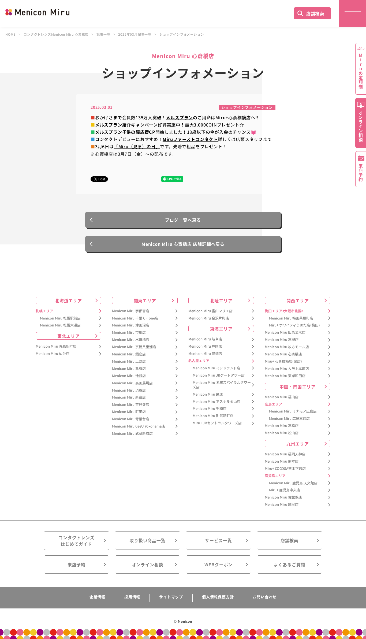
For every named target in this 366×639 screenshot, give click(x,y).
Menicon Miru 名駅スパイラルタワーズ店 (222, 384)
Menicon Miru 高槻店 (281, 339)
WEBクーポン (218, 564)
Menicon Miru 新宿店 (129, 397)
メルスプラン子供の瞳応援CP (125, 132)
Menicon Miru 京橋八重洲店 (134, 347)
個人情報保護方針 (218, 596)
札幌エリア (44, 311)
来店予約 (76, 564)
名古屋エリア (198, 361)
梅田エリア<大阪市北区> (284, 311)
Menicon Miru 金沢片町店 (208, 318)
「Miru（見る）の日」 (137, 146)
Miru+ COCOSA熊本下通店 (285, 468)
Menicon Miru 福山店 (281, 397)
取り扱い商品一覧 (147, 540)
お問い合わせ (265, 596)
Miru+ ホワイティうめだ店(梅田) (294, 325)
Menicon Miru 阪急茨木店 (285, 332)
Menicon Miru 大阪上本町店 (287, 368)
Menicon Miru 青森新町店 (56, 346)
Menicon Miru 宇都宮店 (130, 311)
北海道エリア (68, 300)
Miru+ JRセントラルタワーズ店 (217, 423)
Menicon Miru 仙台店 (52, 353)
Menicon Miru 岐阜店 (205, 339)
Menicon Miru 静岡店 (205, 346)
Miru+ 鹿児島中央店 (284, 490)
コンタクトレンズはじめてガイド (76, 540)
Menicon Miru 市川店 (129, 332)
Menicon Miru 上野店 (129, 361)
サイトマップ (171, 596)
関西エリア (297, 300)
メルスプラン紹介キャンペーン (126, 124)
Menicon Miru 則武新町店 (213, 416)
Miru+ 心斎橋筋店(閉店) (283, 361)
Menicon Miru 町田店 (129, 412)
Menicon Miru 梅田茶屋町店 (291, 318)
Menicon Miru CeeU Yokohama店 (138, 426)
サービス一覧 (218, 540)
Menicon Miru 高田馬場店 (132, 383)
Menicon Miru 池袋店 (129, 376)
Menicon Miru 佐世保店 (283, 497)
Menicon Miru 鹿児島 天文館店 (293, 483)
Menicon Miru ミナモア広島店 (293, 411)
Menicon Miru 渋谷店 (129, 390)
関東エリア (145, 300)
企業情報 (97, 596)
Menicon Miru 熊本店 (281, 461)
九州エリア (297, 443)
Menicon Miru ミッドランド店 (216, 368)
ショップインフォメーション (247, 107)
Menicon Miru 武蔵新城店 (132, 433)
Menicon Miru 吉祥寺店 (130, 404)
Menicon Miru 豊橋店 (205, 353)
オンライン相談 (147, 564)
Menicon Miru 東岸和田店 (285, 376)
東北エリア (68, 336)
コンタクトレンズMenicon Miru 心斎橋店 (56, 34)
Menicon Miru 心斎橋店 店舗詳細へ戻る (183, 244)
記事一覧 (103, 34)
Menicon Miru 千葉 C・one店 (135, 318)
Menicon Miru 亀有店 (129, 368)
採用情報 (132, 596)
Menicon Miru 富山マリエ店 (210, 311)
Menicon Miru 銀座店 (129, 354)
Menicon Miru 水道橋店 (130, 339)
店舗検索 (315, 13)
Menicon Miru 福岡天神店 (285, 454)
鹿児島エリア (275, 476)
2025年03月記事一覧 (134, 34)
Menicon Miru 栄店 (208, 394)
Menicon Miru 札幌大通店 (60, 325)
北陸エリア (221, 300)
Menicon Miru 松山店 (281, 433)
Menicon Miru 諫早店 (281, 504)
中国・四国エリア (297, 386)
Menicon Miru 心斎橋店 (283, 354)
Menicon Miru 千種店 (209, 408)
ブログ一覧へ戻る (183, 220)
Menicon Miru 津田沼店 (130, 325)
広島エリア (273, 404)
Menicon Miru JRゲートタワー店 (219, 375)
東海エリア (221, 328)
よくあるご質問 (289, 564)
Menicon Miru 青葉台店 (130, 419)
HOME (10, 34)
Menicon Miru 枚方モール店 (287, 347)
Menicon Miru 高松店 (281, 425)
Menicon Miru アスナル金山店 (216, 401)
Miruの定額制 (360, 71)
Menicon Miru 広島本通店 (289, 418)
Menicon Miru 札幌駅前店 (60, 318)
